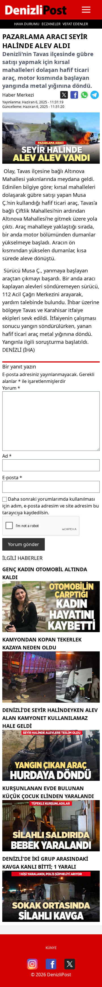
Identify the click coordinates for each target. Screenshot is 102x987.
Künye (51, 947)
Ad (7, 456)
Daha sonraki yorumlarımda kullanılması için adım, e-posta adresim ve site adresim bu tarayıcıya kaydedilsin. (50, 506)
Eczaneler (51, 24)
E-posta (12, 477)
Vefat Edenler (75, 24)
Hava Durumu (26, 24)
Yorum (11, 388)
